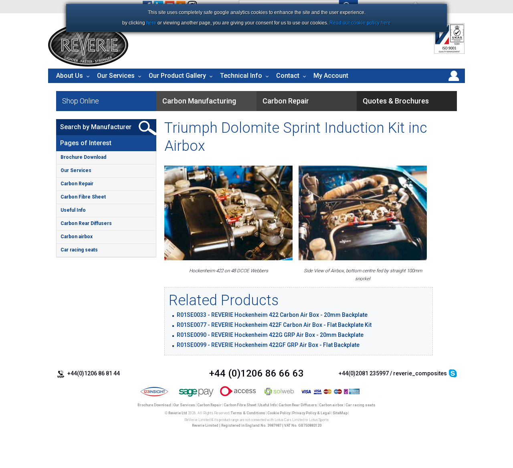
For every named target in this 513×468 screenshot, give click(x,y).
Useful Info (73, 210)
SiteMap (340, 413)
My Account (330, 75)
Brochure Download (83, 157)
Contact (287, 75)
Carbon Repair (77, 183)
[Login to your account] (453, 81)
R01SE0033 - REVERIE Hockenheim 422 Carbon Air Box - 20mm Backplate (272, 315)
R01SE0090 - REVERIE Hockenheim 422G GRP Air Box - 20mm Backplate (270, 335)
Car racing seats (79, 250)
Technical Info (241, 75)
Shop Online (80, 101)
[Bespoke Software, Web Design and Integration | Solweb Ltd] (279, 397)
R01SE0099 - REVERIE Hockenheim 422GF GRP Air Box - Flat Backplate (268, 345)
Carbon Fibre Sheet (83, 197)
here (151, 23)
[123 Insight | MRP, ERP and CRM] (154, 397)
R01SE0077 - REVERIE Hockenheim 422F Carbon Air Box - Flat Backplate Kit (274, 325)
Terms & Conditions (248, 413)
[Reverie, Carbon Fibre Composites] (88, 64)
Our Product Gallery (177, 75)
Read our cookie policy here (360, 23)
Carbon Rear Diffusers (86, 223)
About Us (69, 75)
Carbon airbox (77, 236)
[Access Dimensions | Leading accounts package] (238, 397)
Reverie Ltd (177, 413)
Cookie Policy (278, 413)
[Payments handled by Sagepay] (196, 397)
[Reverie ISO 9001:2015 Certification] (449, 52)
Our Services (116, 75)
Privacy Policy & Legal (311, 413)
